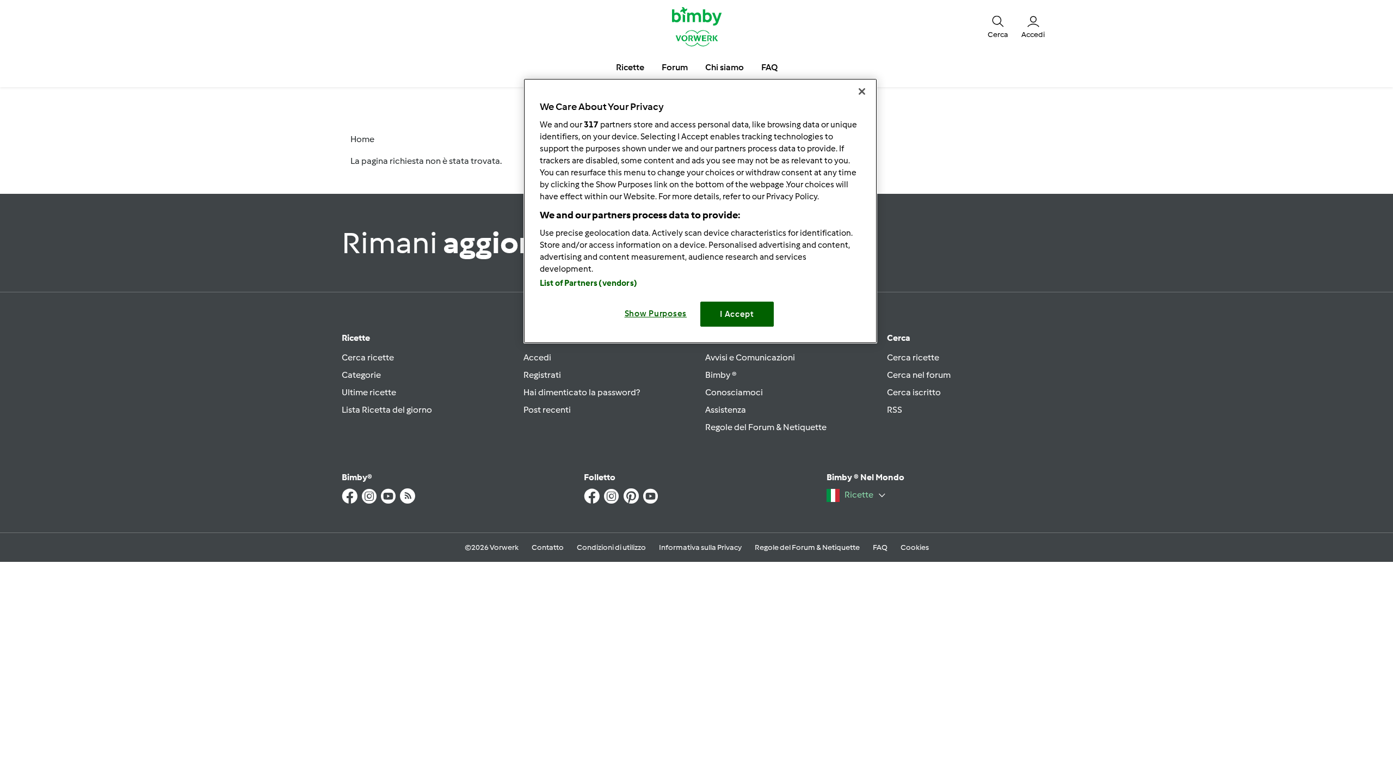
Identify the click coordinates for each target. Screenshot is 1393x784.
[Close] (862, 91)
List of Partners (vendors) (588, 283)
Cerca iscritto (914, 392)
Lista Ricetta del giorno (387, 410)
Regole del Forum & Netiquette (766, 427)
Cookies (915, 547)
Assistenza (725, 410)
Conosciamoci (734, 392)
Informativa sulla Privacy (700, 547)
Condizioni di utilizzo (611, 547)
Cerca (898, 338)
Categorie (361, 375)
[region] (700, 211)
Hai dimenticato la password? (581, 392)
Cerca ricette (368, 357)
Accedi (537, 357)
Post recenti (547, 410)
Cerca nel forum (919, 375)
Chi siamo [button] (724, 67)
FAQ (880, 547)
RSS (894, 410)
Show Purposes (656, 313)
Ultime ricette (369, 392)
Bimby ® (721, 375)
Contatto (548, 547)
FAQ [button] (769, 67)
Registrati (542, 375)
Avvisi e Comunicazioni (750, 357)
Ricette (356, 338)
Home (362, 139)
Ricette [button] (630, 67)
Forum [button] (675, 67)
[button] (998, 26)
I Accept (737, 314)
